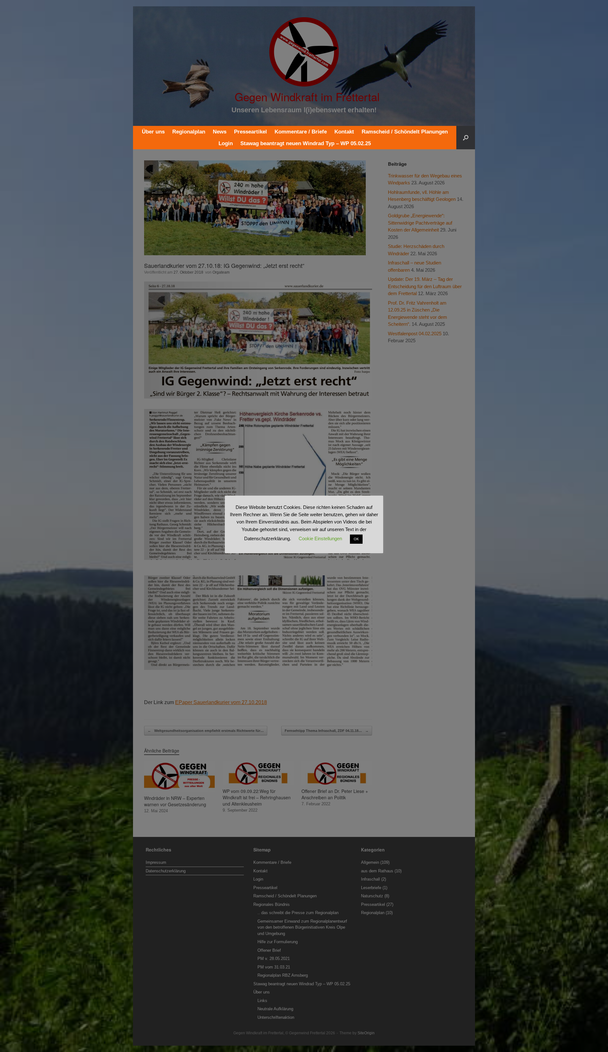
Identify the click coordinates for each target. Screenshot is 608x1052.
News (219, 132)
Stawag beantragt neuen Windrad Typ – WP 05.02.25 (305, 143)
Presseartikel (250, 132)
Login (225, 143)
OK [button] (356, 539)
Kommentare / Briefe (301, 132)
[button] (465, 137)
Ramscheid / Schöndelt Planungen (405, 132)
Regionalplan (188, 132)
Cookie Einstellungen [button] (320, 538)
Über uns (153, 132)
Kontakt (344, 132)
